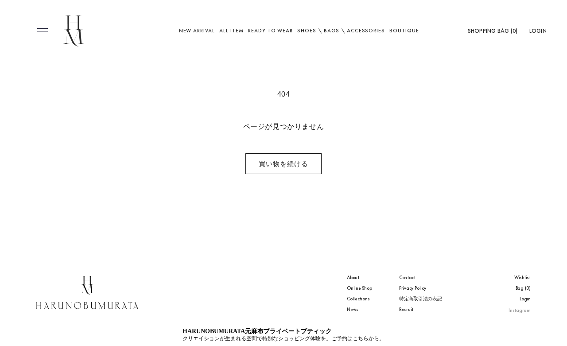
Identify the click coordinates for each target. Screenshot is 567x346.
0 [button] (514, 31)
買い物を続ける (283, 163)
